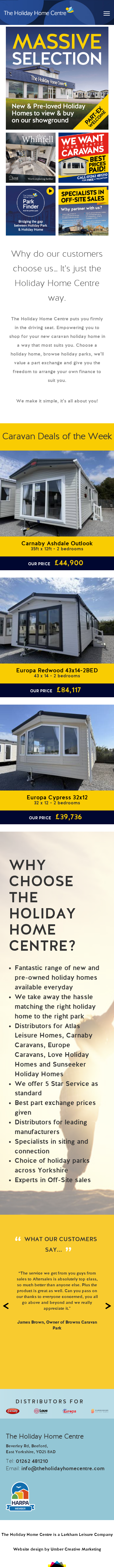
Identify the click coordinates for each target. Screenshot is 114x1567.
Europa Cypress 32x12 (57, 798)
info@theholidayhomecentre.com (63, 1468)
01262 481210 (32, 1461)
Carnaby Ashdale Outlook (57, 544)
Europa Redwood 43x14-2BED (57, 671)
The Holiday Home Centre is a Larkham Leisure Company (57, 1535)
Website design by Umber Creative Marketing (57, 1549)
